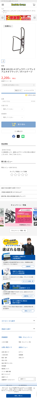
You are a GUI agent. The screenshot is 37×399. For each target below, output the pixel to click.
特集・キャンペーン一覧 (25, 342)
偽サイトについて (6, 374)
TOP (2, 9)
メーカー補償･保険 (6, 371)
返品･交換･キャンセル (7, 363)
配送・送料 (4, 357)
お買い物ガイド (5, 352)
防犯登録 (4, 366)
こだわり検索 (5, 342)
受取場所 (4, 114)
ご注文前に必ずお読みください (10, 85)
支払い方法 (4, 360)
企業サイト (23, 379)
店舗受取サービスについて (8, 379)
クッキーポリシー (13, 390)
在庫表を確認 (32, 95)
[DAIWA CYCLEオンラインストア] (18, 4)
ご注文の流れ (5, 355)
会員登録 (21, 355)
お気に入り (21, 357)
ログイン (21, 352)
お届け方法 (4, 105)
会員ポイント (5, 377)
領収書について (5, 368)
